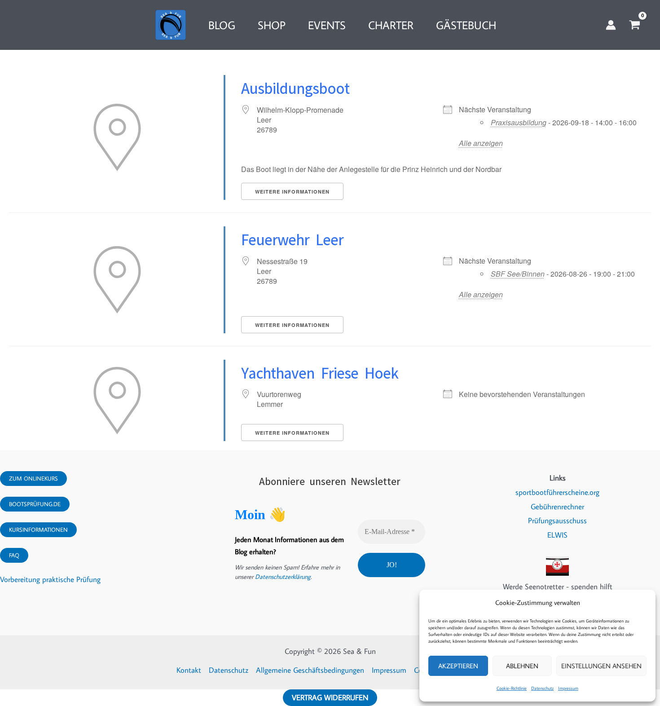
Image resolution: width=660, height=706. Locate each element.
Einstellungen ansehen (601, 666)
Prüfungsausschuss (557, 520)
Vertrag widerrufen (330, 697)
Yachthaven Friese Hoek (319, 370)
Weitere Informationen (292, 191)
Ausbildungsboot (295, 85)
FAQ (14, 555)
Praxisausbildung (518, 122)
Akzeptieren (458, 666)
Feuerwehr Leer (292, 236)
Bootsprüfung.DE (35, 503)
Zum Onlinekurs (33, 478)
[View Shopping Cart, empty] (634, 25)
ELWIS (557, 535)
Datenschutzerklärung (283, 577)
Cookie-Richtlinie (512, 688)
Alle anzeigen (481, 143)
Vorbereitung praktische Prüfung (50, 579)
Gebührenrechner (557, 507)
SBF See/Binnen (518, 274)
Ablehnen (522, 666)
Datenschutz (542, 688)
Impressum (568, 688)
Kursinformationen (38, 529)
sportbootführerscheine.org (557, 492)
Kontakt (188, 670)
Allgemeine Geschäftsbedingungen (310, 670)
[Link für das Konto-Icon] (611, 25)
